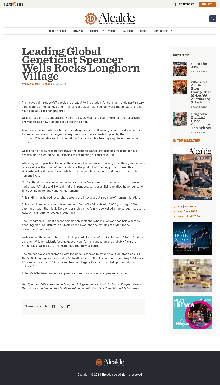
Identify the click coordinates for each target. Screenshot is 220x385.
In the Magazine (186, 140)
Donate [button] (207, 4)
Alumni (94, 31)
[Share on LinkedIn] (69, 306)
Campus (78, 31)
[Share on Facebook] (54, 306)
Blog (48, 84)
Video (111, 31)
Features (127, 31)
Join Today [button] (186, 4)
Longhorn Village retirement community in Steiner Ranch (59, 138)
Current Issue (58, 31)
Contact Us (160, 31)
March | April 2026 (188, 216)
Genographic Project (61, 117)
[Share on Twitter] (61, 306)
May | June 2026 (187, 211)
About (143, 31)
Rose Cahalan (33, 84)
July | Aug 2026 (186, 206)
